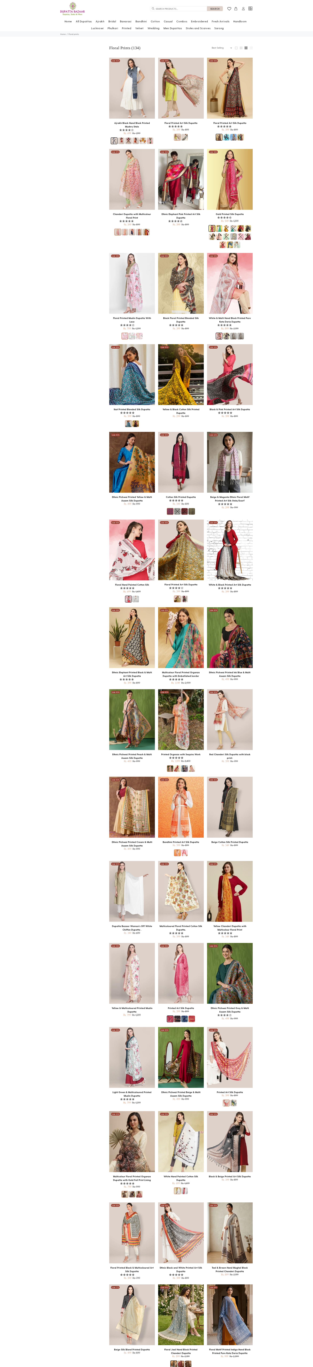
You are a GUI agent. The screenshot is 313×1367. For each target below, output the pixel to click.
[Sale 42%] (132, 88)
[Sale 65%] (181, 637)
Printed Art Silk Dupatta (181, 1008)
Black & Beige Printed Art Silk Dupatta (230, 1176)
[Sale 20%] (132, 1141)
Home (63, 34)
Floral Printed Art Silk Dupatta (180, 123)
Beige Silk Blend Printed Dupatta (132, 1349)
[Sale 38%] (132, 283)
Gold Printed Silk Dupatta (230, 214)
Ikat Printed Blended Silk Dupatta (132, 409)
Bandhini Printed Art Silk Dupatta (181, 842)
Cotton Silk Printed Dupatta (181, 497)
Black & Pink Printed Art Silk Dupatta (230, 409)
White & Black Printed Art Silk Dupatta (230, 584)
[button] (126, 130)
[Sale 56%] (181, 88)
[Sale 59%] (230, 283)
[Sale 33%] (181, 891)
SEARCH (215, 8)
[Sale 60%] (181, 719)
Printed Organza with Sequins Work (181, 754)
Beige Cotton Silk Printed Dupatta (229, 842)
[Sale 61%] (132, 179)
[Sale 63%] (230, 462)
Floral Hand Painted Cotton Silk (132, 584)
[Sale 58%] (230, 179)
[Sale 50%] (181, 374)
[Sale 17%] (132, 1315)
